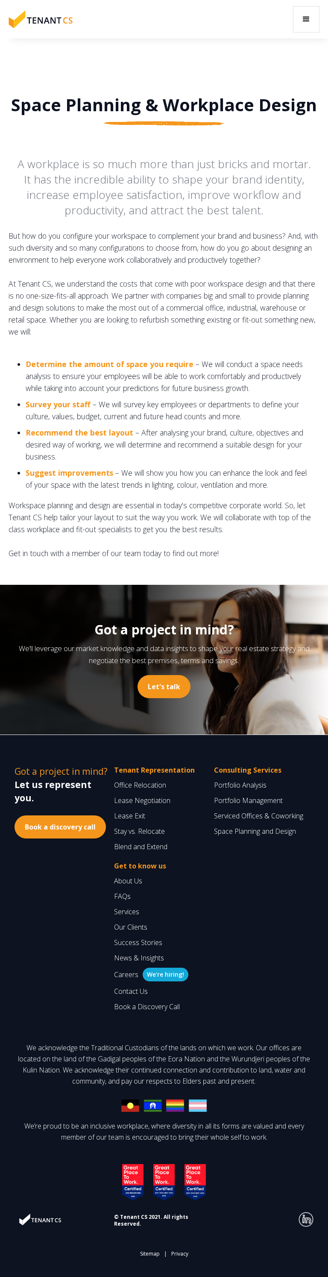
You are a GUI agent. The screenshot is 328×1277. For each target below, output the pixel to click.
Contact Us (131, 991)
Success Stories (138, 942)
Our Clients (130, 927)
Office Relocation (140, 785)
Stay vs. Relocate (139, 831)
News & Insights (139, 958)
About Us (128, 881)
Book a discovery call (60, 827)
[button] (306, 19)
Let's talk (164, 686)
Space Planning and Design (255, 831)
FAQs (122, 896)
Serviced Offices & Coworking (258, 816)
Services (126, 911)
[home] (41, 19)
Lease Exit (129, 816)
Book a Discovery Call (147, 1006)
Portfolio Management (248, 800)
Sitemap (150, 1253)
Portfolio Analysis (240, 785)
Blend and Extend (140, 846)
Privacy (179, 1253)
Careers (126, 974)
